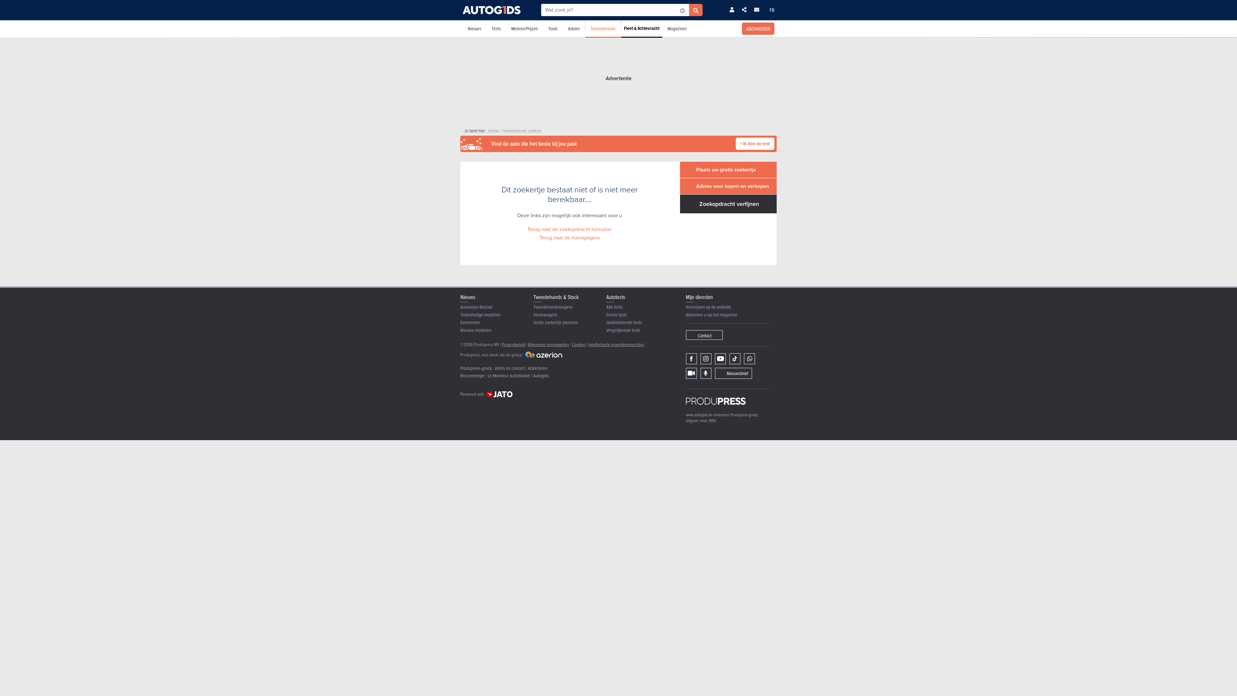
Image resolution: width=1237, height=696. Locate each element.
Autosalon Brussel (476, 307)
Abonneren (758, 28)
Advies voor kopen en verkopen (732, 186)
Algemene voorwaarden (548, 344)
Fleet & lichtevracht (641, 28)
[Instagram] (706, 358)
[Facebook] (691, 358)
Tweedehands (603, 28)
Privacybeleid (513, 344)
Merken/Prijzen (524, 28)
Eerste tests (616, 314)
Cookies (579, 344)
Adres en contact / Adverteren (521, 368)
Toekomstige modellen (480, 314)
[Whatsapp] (749, 358)
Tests (496, 28)
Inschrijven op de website (708, 307)
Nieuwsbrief (737, 373)
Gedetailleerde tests (624, 322)
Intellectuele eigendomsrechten (616, 344)
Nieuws (474, 28)
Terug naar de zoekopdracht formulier (569, 229)
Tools (553, 28)
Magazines (677, 28)
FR (772, 10)
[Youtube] (720, 358)
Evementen (470, 322)
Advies (574, 28)
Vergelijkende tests (623, 330)
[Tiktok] (735, 358)
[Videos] (691, 373)
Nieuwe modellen (476, 330)
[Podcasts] (706, 373)
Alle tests (614, 307)
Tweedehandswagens (553, 307)
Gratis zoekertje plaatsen (555, 322)
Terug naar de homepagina (569, 237)
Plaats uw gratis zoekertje (726, 169)
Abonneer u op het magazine (711, 314)
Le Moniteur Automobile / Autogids (518, 375)
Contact (705, 335)
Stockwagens (545, 314)
